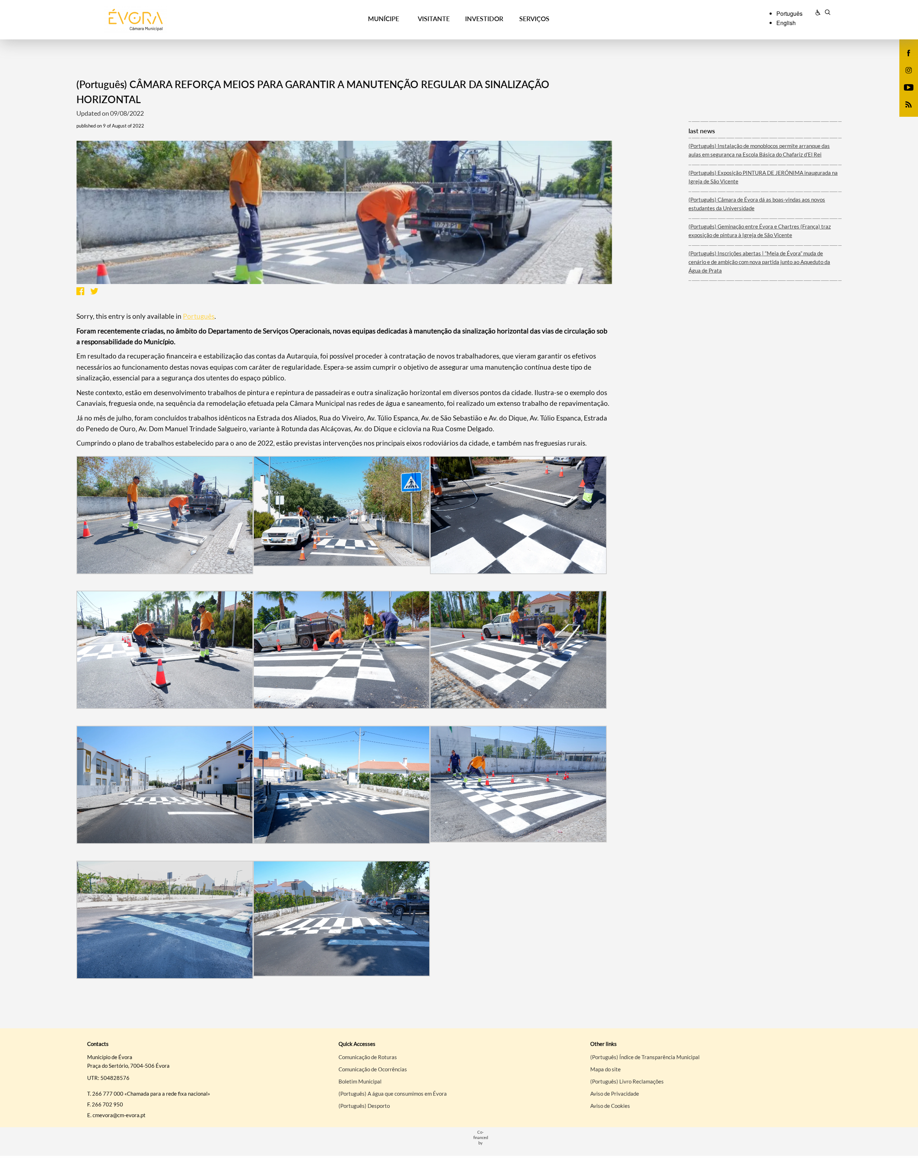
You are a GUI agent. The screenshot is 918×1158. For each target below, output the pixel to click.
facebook (904, 60)
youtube (904, 94)
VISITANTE (434, 19)
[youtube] (909, 86)
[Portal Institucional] (176, 19)
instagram (904, 77)
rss (904, 111)
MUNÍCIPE (383, 19)
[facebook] (908, 52)
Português (198, 316)
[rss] (908, 104)
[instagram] (908, 69)
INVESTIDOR (484, 19)
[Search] (827, 13)
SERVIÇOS (534, 19)
